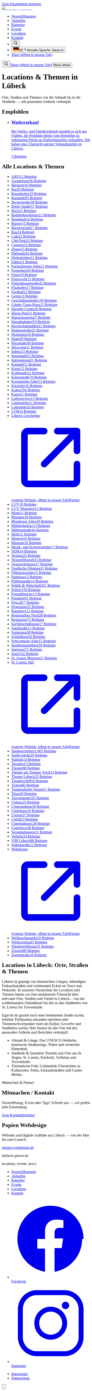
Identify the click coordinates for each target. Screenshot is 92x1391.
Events (16, 29)
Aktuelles (18, 20)
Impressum (19, 1374)
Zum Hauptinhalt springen (21, 4)
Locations (18, 33)
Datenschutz (20, 1378)
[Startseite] (17, 8)
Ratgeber (18, 25)
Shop (31, 55)
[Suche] (15, 43)
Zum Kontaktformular (18, 1115)
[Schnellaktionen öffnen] (4, 1386)
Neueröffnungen (23, 16)
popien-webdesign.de (18, 1148)
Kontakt (17, 38)
